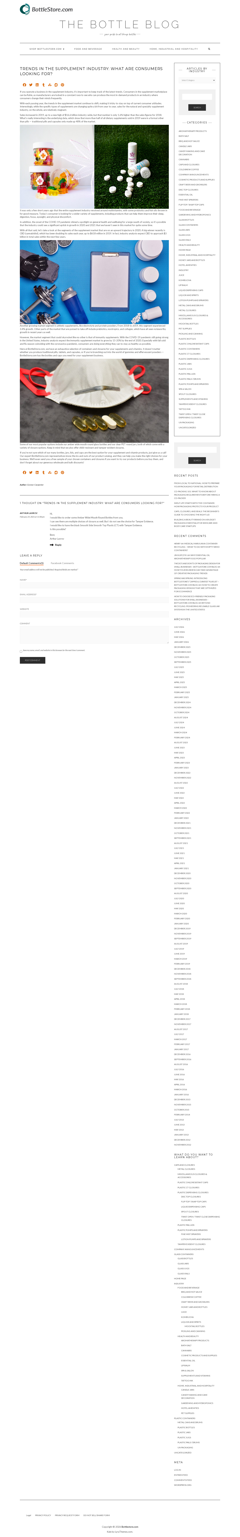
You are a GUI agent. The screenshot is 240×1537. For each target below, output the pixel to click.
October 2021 (181, 833)
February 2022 (182, 813)
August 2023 (181, 742)
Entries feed (181, 1475)
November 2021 (182, 828)
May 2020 (179, 908)
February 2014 (182, 1114)
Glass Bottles (186, 219)
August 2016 (181, 1064)
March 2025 (180, 687)
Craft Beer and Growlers (193, 184)
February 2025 (182, 692)
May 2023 (179, 752)
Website (24, 609)
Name (23, 580)
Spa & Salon (185, 389)
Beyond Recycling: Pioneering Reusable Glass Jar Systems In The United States (197, 606)
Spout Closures (187, 394)
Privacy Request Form (67, 1515)
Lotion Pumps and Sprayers (193, 300)
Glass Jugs (184, 235)
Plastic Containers (189, 349)
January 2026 (181, 642)
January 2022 (181, 818)
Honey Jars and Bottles (192, 260)
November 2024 (182, 707)
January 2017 (181, 1049)
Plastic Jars (185, 363)
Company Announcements (194, 174)
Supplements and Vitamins (193, 399)
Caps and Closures (189, 164)
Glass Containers (188, 225)
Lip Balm (183, 285)
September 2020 (182, 888)
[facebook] (24, 85)
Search (197, 107)
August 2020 (181, 893)
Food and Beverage (88, 49)
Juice (181, 275)
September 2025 (182, 662)
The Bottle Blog (120, 24)
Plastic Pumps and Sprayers (194, 384)
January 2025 (181, 697)
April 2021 (179, 863)
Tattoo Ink (185, 409)
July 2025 (179, 667)
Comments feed (183, 1480)
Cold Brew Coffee (189, 169)
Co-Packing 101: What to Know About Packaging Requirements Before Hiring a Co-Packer (197, 494)
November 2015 (182, 1104)
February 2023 (182, 762)
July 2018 (179, 989)
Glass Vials (185, 240)
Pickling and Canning (191, 333)
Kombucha (185, 280)
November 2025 (182, 652)
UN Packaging (186, 422)
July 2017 (179, 1034)
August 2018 (181, 983)
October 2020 (181, 883)
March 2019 (180, 958)
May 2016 (179, 1079)
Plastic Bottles (187, 338)
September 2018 (182, 979)
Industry (184, 270)
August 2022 (181, 782)
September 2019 (182, 938)
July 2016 (179, 1069)
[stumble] (49, 85)
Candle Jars (185, 146)
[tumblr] (43, 85)
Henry (177, 543)
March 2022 (180, 808)
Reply (58, 544)
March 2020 (180, 913)
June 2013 (179, 1124)
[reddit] (56, 85)
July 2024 (179, 722)
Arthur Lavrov (29, 513)
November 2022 (182, 777)
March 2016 (180, 1089)
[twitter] (31, 85)
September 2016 (182, 1059)
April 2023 (179, 757)
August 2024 (181, 717)
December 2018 (182, 969)
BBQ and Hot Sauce (189, 141)
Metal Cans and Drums (191, 305)
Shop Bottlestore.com (46, 49)
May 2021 (179, 858)
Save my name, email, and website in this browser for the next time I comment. (54, 650)
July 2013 (179, 1119)
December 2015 (182, 1099)
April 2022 (179, 803)
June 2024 (179, 727)
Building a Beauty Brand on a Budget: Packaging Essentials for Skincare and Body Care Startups (195, 522)
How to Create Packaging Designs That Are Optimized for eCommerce (196, 588)
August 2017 (181, 1029)
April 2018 (179, 999)
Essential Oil (186, 194)
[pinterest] (62, 85)
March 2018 (180, 1004)
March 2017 (180, 1039)
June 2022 (179, 792)
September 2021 (182, 838)
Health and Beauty (126, 49)
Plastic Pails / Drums (190, 379)
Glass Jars (184, 229)
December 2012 (182, 1139)
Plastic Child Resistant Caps (194, 343)
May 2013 (179, 1129)
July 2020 (179, 898)
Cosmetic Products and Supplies (197, 179)
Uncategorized (187, 427)
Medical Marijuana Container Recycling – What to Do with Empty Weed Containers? (196, 546)
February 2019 (182, 963)
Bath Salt (184, 136)
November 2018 (182, 973)
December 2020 (182, 873)
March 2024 (180, 732)
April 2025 (179, 682)
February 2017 (182, 1044)
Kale (109, 1531)
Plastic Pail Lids (187, 373)
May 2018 (179, 994)
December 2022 (182, 772)
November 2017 (182, 1024)
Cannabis (184, 159)
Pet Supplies (185, 328)
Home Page (185, 250)
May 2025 (179, 677)
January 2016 (181, 1094)
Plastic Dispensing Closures (194, 359)
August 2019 (181, 943)
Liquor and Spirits (189, 295)
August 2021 (181, 843)
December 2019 (182, 928)
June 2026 (179, 632)
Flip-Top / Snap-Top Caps (191, 204)
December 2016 (182, 1054)
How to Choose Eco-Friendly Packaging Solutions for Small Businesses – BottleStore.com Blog (194, 599)
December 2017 (182, 1019)
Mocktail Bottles (188, 323)
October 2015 (181, 1109)
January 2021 (181, 868)
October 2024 (181, 712)
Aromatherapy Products (193, 131)
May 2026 (179, 637)
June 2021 (179, 853)
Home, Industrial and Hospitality (174, 49)
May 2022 (179, 798)
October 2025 (181, 657)
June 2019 (179, 953)
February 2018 (182, 1009)
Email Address (28, 594)
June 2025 (179, 672)
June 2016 (179, 1074)
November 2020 (182, 878)
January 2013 (181, 1134)
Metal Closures (187, 310)
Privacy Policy (43, 1515)
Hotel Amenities (187, 265)
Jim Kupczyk (180, 555)
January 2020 (181, 923)
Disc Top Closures (188, 189)
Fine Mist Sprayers (188, 199)
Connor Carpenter (35, 485)
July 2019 (179, 948)
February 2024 (182, 737)
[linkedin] (37, 85)
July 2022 (179, 788)
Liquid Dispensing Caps (191, 290)
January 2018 (181, 1014)
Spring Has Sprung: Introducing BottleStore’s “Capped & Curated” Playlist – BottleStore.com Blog (196, 581)
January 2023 (181, 767)
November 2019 (182, 933)
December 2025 (182, 647)
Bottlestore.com (130, 1526)
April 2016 (179, 1084)
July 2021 (179, 848)
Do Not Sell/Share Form (96, 1515)
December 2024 (182, 702)
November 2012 (182, 1144)
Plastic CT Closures (189, 353)
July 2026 (179, 627)
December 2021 (182, 823)
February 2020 (182, 918)
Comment (25, 623)
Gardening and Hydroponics (195, 214)
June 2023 (179, 747)
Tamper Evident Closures (192, 404)
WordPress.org (183, 1485)
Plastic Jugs (185, 369)
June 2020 (179, 903)
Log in (177, 1470)
